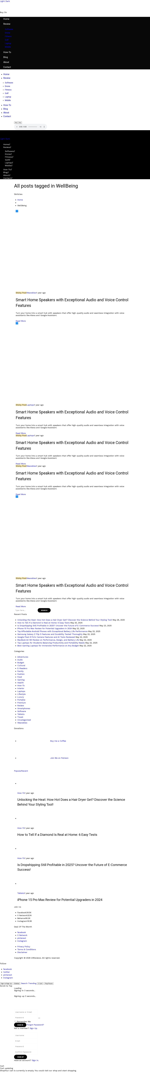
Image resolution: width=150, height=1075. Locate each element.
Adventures (22, 657)
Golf (7, 160)
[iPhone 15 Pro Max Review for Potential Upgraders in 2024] (33, 883)
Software (10, 151)
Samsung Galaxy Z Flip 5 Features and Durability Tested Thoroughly (49, 634)
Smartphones (23, 708)
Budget (20, 662)
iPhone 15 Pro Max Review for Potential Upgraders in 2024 (44, 628)
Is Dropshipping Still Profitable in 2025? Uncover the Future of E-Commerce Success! (58, 625)
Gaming (21, 680)
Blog (6, 172)
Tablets (20, 714)
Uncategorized (24, 720)
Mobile (9, 165)
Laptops (30, 405)
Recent (24, 771)
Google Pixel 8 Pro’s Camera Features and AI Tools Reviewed (46, 637)
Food (19, 677)
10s (16, 122)
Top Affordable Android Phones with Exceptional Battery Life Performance (52, 631)
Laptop (9, 162)
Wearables (31, 293)
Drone (8, 154)
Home (6, 144)
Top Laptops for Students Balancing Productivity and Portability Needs (51, 643)
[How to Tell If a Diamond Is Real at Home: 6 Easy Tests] (33, 818)
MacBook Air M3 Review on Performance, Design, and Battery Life (48, 640)
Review (7, 147)
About (6, 175)
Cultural (21, 665)
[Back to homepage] (38, 1005)
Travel (20, 717)
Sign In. (35, 1060)
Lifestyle (21, 694)
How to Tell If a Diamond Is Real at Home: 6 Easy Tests (43, 623)
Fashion (21, 674)
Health (20, 682)
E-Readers (22, 668)
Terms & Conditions (26, 949)
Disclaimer (22, 952)
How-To (7, 169)
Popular (17, 771)
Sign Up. (33, 1028)
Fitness (9, 157)
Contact (7, 178)
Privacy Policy (23, 946)
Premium (21, 703)
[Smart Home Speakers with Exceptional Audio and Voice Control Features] (75, 251)
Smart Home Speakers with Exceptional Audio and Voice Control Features (72, 303)
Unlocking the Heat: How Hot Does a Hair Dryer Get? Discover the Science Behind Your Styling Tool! (64, 620)
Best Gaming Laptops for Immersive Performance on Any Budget (48, 645)
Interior (20, 688)
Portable (21, 700)
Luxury (20, 697)
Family (20, 671)
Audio (20, 660)
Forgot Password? (35, 1025)
